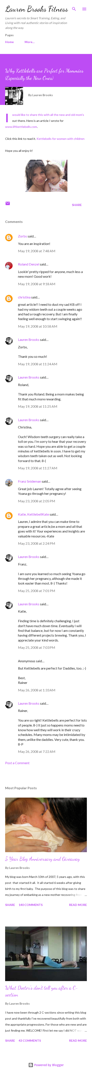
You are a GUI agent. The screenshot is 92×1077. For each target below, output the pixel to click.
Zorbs (22, 236)
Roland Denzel (28, 264)
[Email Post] (7, 205)
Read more (78, 905)
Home (9, 42)
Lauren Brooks (28, 339)
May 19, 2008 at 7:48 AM (36, 251)
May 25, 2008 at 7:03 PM (36, 647)
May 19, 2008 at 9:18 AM (36, 284)
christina (24, 297)
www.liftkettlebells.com (21, 126)
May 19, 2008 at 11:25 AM (37, 406)
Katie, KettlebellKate (33, 514)
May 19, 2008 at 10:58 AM (37, 326)
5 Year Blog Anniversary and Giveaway (42, 859)
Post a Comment (17, 763)
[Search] (74, 7)
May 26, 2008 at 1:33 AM (36, 690)
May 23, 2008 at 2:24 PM (36, 543)
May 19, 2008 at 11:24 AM (37, 364)
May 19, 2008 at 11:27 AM (37, 468)
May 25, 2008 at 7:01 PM (36, 591)
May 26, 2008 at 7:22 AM (36, 751)
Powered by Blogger (48, 1065)
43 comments (30, 1040)
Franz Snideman (29, 481)
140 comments (31, 905)
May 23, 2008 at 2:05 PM (36, 501)
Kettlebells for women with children (61, 138)
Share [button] (77, 205)
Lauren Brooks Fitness (36, 8)
